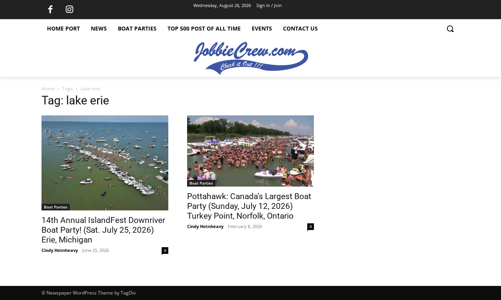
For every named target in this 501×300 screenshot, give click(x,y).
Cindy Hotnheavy (59, 250)
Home (48, 88)
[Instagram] (69, 9)
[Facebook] (50, 9)
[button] (450, 28)
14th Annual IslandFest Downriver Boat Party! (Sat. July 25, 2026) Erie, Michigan (103, 230)
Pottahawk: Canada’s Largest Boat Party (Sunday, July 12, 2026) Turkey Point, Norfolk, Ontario (249, 206)
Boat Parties (55, 207)
